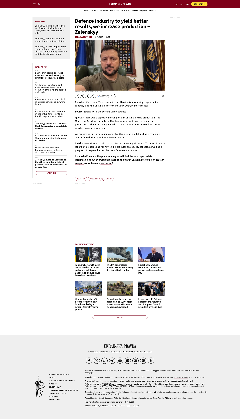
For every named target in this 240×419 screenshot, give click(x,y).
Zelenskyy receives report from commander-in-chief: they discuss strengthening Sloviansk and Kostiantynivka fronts (51, 50)
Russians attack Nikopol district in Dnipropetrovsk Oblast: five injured (51, 102)
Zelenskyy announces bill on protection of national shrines (50, 40)
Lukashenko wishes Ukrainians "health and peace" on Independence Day (151, 269)
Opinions (104, 11)
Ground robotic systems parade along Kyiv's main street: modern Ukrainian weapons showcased (119, 303)
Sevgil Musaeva (132, 398)
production (95, 179)
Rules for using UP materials (62, 381)
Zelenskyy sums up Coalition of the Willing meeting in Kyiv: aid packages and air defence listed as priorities (51, 163)
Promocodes (54, 399)
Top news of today (84, 244)
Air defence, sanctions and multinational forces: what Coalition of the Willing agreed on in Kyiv (50, 89)
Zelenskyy (81, 179)
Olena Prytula (158, 398)
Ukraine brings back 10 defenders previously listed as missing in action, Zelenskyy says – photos (87, 304)
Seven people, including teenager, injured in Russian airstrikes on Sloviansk (49, 150)
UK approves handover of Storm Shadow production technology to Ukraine (51, 138)
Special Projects (139, 11)
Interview (114, 11)
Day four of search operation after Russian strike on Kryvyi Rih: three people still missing (49, 75)
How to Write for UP (58, 393)
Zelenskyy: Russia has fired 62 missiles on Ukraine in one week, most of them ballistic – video (50, 30)
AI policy (52, 384)
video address (118, 111)
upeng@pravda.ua (185, 398)
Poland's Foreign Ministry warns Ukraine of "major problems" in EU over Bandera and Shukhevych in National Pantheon (87, 270)
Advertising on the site (59, 374)
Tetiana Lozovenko (83, 37)
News (86, 11)
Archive (152, 11)
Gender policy (55, 387)
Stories (94, 11)
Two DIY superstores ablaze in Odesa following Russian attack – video (120, 268)
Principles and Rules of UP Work (63, 390)
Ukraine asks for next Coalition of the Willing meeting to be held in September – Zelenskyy (50, 114)
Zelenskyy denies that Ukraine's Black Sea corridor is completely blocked (51, 126)
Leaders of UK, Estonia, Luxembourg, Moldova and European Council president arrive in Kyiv (150, 303)
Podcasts (125, 11)
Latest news (41, 67)
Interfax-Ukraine (181, 377)
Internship (53, 396)
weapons (108, 179)
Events (52, 378)
